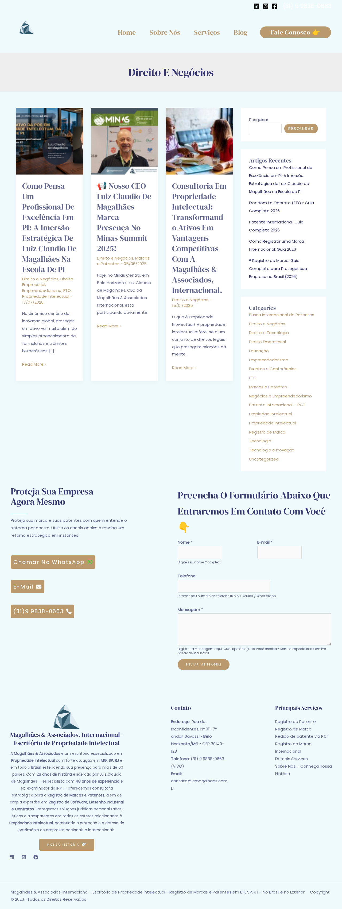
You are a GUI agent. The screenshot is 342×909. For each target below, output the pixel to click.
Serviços (207, 32)
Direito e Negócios (40, 279)
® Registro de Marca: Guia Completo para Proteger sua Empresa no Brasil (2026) (278, 268)
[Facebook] (275, 6)
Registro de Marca (267, 432)
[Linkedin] (11, 857)
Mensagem (190, 609)
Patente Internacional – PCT (277, 405)
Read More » (34, 364)
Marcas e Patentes (268, 387)
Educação (259, 351)
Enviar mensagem (203, 664)
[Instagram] (266, 6)
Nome (185, 542)
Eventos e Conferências (273, 369)
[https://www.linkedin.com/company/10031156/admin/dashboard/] (256, 6)
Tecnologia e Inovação (271, 450)
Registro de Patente (295, 721)
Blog (240, 32)
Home (127, 32)
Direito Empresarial (267, 342)
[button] (295, 32)
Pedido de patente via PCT (302, 736)
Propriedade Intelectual (45, 296)
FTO (67, 290)
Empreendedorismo (41, 290)
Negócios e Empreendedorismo (280, 396)
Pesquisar (258, 119)
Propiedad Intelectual (270, 414)
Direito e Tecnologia (269, 332)
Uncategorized (264, 459)
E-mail (265, 542)
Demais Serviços (291, 758)
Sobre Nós (165, 32)
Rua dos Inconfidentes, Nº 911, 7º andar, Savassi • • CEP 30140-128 (197, 736)
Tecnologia (260, 441)
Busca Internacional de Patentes (281, 315)
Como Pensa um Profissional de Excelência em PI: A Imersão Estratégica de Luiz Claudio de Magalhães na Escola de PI (49, 227)
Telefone (187, 576)
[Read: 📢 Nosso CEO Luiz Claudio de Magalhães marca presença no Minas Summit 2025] (124, 141)
